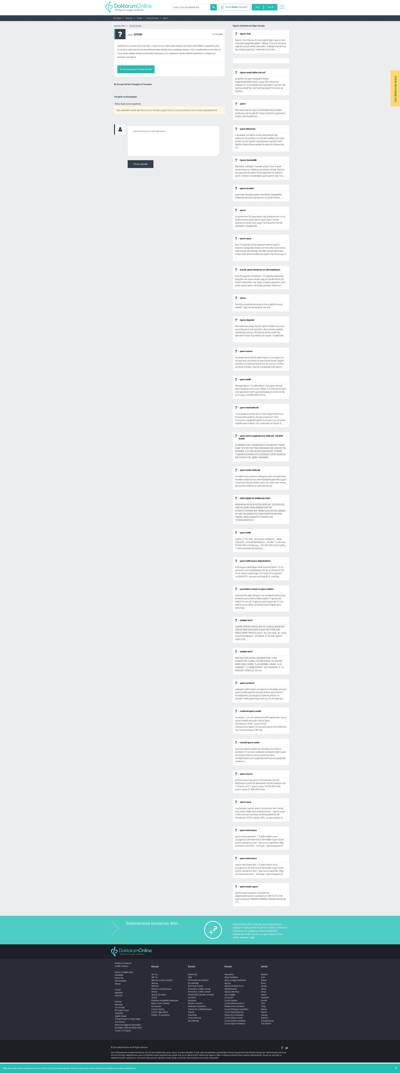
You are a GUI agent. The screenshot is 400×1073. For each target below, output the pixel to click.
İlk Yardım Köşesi (122, 1010)
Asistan (154, 992)
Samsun (264, 1015)
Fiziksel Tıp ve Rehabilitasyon (200, 1009)
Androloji (155, 986)
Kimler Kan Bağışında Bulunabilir (128, 1025)
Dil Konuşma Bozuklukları (198, 980)
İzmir (263, 977)
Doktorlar (118, 995)
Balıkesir (264, 1018)
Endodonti (192, 1000)
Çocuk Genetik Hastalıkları (235, 1021)
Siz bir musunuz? (237, 7)
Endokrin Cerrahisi (195, 1003)
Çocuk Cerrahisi (231, 1000)
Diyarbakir (265, 997)
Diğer (190, 977)
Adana (263, 989)
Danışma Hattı (119, 26)
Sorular (118, 990)
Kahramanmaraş (267, 1021)
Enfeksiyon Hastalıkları (197, 1006)
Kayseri (264, 1012)
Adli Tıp (154, 977)
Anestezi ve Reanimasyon (161, 989)
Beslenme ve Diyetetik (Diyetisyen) (164, 1000)
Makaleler (119, 992)
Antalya (264, 986)
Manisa (264, 1009)
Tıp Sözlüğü (120, 1007)
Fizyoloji (191, 1012)
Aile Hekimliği (193, 1021)
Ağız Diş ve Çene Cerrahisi (161, 980)
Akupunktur (229, 974)
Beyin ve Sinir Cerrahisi (160, 1003)
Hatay (263, 1006)
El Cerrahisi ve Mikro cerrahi (199, 989)
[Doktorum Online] (128, 5)
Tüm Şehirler (266, 1023)
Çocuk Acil (229, 997)
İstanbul (264, 974)
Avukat (154, 997)
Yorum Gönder (140, 164)
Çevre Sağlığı (230, 995)
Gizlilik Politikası (121, 966)
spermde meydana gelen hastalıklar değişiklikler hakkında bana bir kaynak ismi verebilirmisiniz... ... (259, 194)
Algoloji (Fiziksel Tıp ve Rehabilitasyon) (234, 987)
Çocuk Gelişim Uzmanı (234, 1018)
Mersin (264, 995)
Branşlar (155, 966)
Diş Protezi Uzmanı (195, 986)
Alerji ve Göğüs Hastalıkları (235, 980)
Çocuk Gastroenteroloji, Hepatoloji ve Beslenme (234, 1013)
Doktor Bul (119, 978)
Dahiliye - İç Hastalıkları (160, 1015)
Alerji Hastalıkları (231, 977)
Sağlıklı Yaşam (120, 1016)
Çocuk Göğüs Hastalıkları (235, 1023)
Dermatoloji (192, 974)
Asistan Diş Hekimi (158, 995)
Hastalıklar (119, 975)
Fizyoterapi (192, 1015)
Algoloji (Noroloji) (232, 992)
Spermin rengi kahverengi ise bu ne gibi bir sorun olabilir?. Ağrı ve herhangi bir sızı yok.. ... (259, 304)
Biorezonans (156, 1006)
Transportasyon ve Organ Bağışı (127, 1019)
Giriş (257, 7)
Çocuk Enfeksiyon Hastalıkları (236, 1009)
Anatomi (154, 983)
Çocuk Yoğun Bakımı (159, 1012)
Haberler (118, 1001)
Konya (263, 992)
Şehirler (264, 966)
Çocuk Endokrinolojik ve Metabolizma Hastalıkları (235, 1004)
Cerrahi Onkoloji (157, 1009)
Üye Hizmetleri (120, 981)
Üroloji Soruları (135, 26)
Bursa (263, 983)
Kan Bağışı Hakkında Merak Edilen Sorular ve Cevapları (128, 1029)
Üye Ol (270, 7)
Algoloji (228, 983)
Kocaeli (264, 1000)
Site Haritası (120, 1022)
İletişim (118, 984)
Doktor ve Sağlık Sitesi (124, 972)
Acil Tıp (154, 974)
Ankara (264, 980)
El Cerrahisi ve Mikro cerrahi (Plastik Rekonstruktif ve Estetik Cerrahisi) (201, 995)
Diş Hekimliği (193, 983)
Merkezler (119, 1004)
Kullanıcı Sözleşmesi (123, 963)
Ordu (263, 1003)
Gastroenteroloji (194, 1018)
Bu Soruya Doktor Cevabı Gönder (136, 69)
